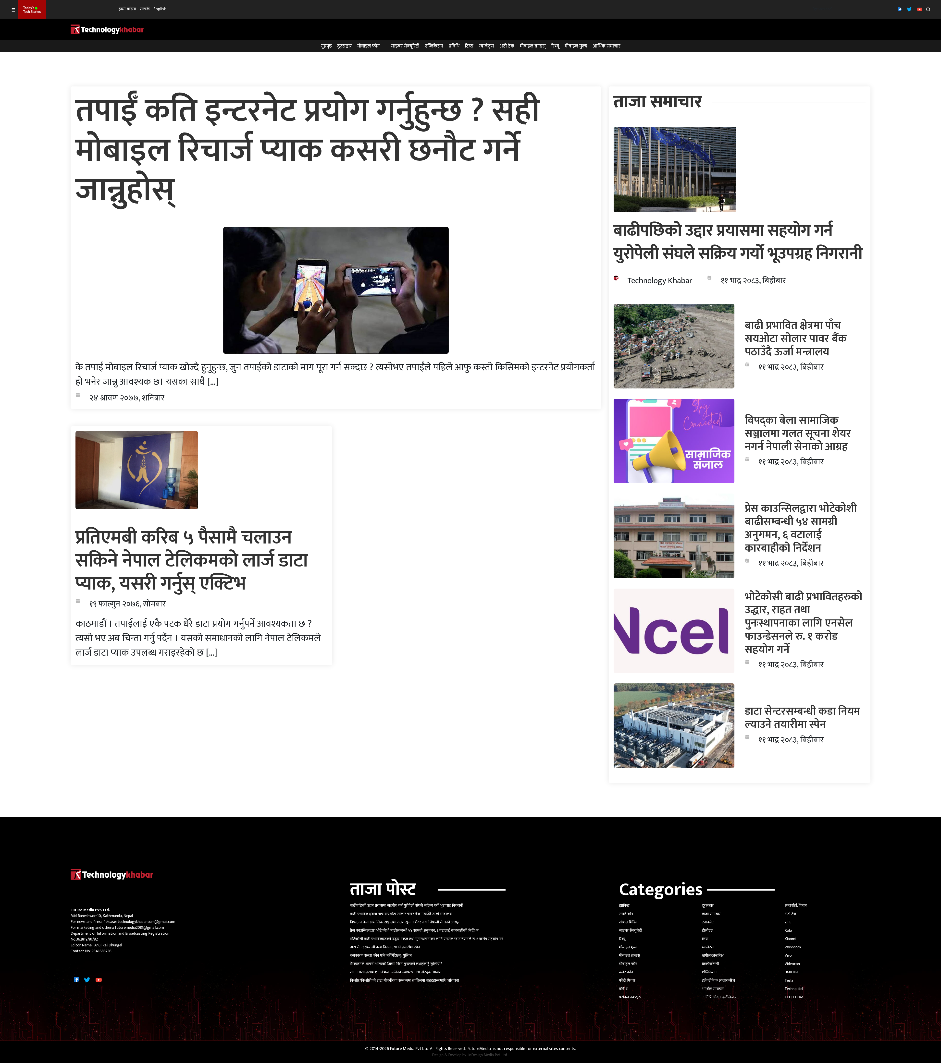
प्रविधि (454, 46)
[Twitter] (909, 9)
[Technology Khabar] (107, 29)
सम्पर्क (145, 9)
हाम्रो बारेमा (127, 9)
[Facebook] (899, 9)
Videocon (792, 964)
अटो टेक (506, 46)
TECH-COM (794, 997)
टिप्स (469, 46)
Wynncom (793, 947)
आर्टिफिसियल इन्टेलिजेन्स (720, 997)
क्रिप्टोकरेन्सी (710, 964)
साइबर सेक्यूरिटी (405, 46)
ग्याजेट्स (486, 46)
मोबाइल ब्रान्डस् (533, 46)
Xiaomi (790, 939)
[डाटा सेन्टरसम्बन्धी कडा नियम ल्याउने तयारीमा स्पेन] (674, 725)
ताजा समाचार (711, 914)
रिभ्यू (555, 46)
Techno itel (794, 989)
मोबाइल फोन (368, 46)
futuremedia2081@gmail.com (139, 927)
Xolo (788, 930)
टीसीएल (707, 930)
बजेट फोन (626, 972)
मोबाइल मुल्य (576, 46)
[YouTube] (919, 9)
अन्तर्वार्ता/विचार (796, 905)
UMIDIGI (791, 972)
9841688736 (101, 951)
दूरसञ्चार (344, 46)
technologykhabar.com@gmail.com (146, 921)
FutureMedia (479, 1049)
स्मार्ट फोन (626, 914)
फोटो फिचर (627, 980)
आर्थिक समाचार (606, 46)
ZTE (788, 922)
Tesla (789, 980)
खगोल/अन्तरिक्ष (713, 955)
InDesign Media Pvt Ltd (487, 1055)
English (159, 9)
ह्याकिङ (624, 905)
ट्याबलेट (708, 922)
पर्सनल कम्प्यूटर (630, 997)
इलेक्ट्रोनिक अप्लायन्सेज (718, 980)
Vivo (788, 955)
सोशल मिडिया (628, 922)
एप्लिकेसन (434, 46)
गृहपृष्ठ (326, 46)
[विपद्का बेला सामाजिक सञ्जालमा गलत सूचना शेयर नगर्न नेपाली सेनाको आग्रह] (674, 441)
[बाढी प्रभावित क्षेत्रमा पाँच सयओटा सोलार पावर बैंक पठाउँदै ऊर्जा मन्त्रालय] (674, 346)
